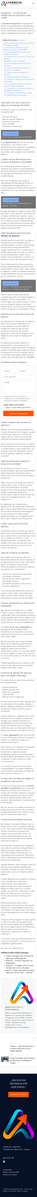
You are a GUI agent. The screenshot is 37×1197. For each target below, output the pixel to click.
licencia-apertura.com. (15, 1189)
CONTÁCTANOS (18, 1094)
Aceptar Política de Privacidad (14, 405)
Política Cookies (22, 1191)
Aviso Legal (28, 1189)
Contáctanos (7, 1170)
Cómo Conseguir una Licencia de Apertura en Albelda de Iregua (22, 1060)
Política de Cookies (10, 1175)
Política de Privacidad (11, 1172)
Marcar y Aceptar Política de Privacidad (18, 407)
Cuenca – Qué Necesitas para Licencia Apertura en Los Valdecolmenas (22, 1048)
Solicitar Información (18, 413)
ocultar (22, 40)
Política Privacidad (9, 1191)
